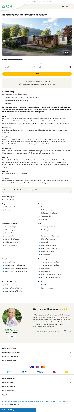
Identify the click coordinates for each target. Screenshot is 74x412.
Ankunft (5, 63)
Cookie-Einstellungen (63, 402)
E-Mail (69, 331)
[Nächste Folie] (68, 37)
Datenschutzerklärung (36, 401)
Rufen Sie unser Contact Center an (48, 331)
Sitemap (26, 401)
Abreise (40, 63)
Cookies (46, 401)
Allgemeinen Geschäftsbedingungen (13, 401)
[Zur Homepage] (7, 6)
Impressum (53, 401)
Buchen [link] (37, 74)
